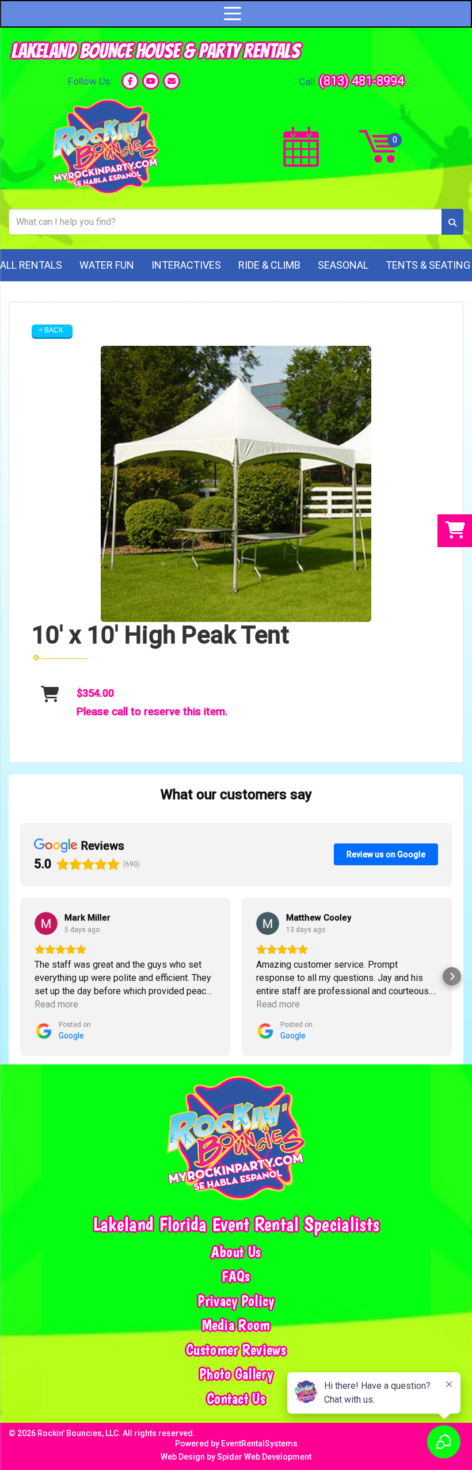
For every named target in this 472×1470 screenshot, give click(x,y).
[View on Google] (46, 923)
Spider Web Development (264, 1456)
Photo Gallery (236, 1374)
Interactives (186, 265)
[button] (20, 976)
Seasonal (343, 265)
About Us (236, 1252)
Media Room (236, 1325)
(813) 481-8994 (361, 80)
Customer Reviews (236, 1350)
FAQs (236, 1276)
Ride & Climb (269, 265)
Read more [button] (56, 1004)
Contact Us (236, 1398)
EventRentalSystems (259, 1443)
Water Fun (106, 265)
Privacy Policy (235, 1301)
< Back (51, 330)
